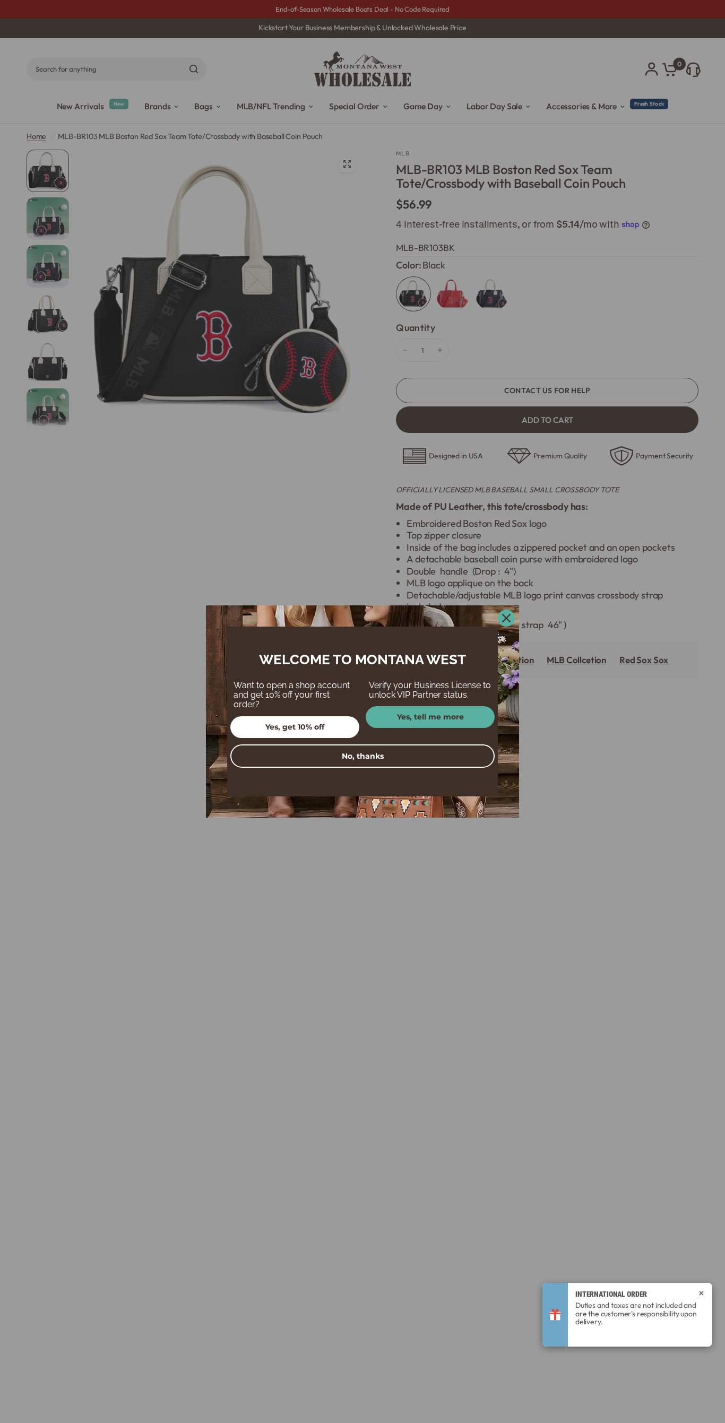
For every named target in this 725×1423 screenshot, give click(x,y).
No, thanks (363, 756)
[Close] (506, 618)
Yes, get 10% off (294, 727)
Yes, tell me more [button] (430, 717)
